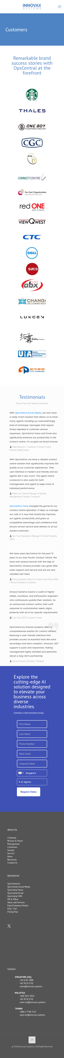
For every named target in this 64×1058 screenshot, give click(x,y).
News (10, 856)
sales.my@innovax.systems (33, 1002)
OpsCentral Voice (19, 506)
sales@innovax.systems (31, 986)
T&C (15, 908)
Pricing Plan (12, 911)
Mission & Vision (15, 840)
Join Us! (10, 853)
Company (11, 837)
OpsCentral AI (13, 883)
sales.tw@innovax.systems (32, 1015)
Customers (12, 847)
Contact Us (12, 862)
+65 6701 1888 (26, 980)
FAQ (9, 908)
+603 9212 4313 (27, 996)
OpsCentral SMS (14, 896)
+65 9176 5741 (26, 983)
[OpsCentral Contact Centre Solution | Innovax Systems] (32, 7)
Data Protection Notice (17, 905)
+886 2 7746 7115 (28, 1011)
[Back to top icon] (32, 1039)
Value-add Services (16, 902)
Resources (12, 859)
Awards (10, 850)
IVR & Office (12, 899)
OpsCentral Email (15, 893)
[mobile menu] (59, 6)
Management (13, 844)
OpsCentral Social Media (28, 412)
